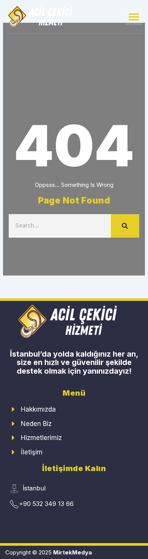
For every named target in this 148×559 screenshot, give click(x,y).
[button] (133, 16)
